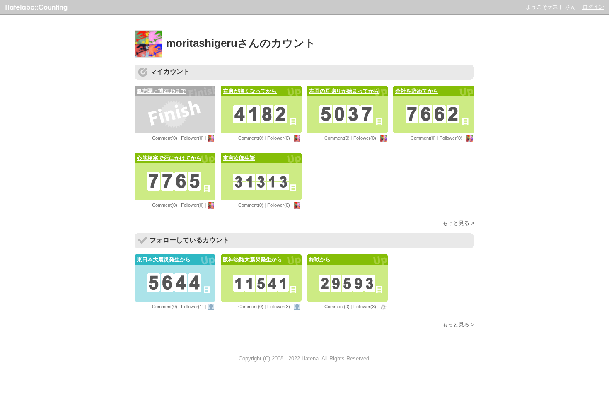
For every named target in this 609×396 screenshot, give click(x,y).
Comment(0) (164, 137)
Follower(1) (192, 306)
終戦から (320, 259)
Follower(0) (192, 137)
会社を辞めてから (416, 91)
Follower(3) (278, 306)
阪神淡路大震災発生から (252, 259)
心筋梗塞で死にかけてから (169, 158)
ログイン (593, 7)
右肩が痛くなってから (250, 91)
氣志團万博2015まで (161, 91)
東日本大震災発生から (164, 259)
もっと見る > (458, 223)
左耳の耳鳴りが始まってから (344, 91)
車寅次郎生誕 (239, 158)
